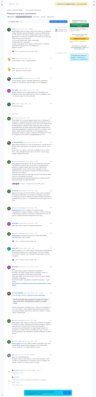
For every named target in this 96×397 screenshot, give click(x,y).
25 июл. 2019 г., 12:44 (32, 190)
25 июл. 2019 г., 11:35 (24, 117)
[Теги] (2, 5)
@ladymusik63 (16, 343)
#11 (51, 207)
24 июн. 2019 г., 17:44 (26, 58)
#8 (51, 142)
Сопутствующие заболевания (24, 16)
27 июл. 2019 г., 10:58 (27, 354)
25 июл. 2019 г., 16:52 (31, 233)
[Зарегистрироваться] (94, 5)
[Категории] (2, 2)
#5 (51, 90)
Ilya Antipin (15, 78)
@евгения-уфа (16, 210)
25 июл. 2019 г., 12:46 (31, 207)
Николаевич (15, 90)
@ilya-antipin (15, 163)
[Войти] (94, 2)
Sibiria (13, 29)
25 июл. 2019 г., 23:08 (36, 293)
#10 (51, 190)
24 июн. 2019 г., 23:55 (25, 103)
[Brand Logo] (14, 4)
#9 (51, 161)
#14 (51, 248)
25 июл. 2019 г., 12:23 (31, 161)
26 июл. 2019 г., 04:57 (31, 341)
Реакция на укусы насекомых (36, 295)
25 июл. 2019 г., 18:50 (29, 248)
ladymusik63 (15, 248)
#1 (51, 29)
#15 (51, 266)
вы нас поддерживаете (68, 4)
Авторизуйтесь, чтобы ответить (58, 21)
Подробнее (39, 393)
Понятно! (67, 393)
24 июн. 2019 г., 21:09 (33, 90)
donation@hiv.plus (79, 49)
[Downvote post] (47, 54)
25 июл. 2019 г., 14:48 (32, 223)
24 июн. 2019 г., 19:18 (33, 78)
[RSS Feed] (21, 21)
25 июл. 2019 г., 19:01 (32, 266)
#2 (51, 58)
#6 (51, 103)
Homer (13, 58)
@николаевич (16, 235)
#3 (51, 68)
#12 (51, 223)
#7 (51, 117)
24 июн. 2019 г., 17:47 (26, 68)
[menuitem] (94, 2)
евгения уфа (15, 190)
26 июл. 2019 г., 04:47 (31, 320)
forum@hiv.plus (83, 59)
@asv (13, 144)
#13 (51, 233)
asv (13, 117)
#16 (51, 293)
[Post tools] (50, 54)
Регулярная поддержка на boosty (79, 25)
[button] (2, 395)
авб (13, 354)
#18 (51, 341)
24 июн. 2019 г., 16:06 (25, 29)
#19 (51, 354)
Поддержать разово (79, 38)
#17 (51, 320)
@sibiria (14, 92)
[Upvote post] (42, 54)
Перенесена (11, 16)
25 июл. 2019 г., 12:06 (36, 142)
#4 (51, 78)
